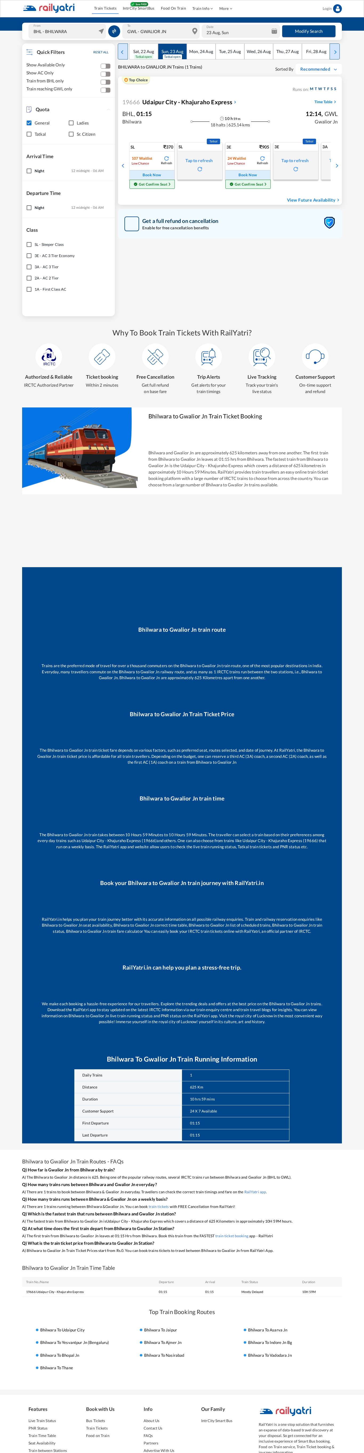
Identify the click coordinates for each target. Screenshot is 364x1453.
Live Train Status (42, 1420)
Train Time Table (42, 1435)
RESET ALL (100, 52)
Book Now (152, 175)
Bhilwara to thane (56, 1368)
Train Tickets (105, 8)
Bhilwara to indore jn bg (270, 1342)
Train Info (200, 8)
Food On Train (173, 8)
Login (327, 8)
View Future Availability (311, 199)
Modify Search (309, 31)
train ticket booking (231, 1236)
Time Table (323, 101)
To (128, 25)
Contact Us (153, 1428)
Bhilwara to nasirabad (164, 1355)
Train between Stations (48, 1450)
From (37, 25)
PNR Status (38, 1428)
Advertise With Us (159, 1450)
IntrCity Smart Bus (216, 1420)
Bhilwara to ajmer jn (163, 1342)
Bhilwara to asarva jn (268, 1329)
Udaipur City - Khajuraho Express (177, 102)
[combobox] (68, 31)
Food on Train (98, 1435)
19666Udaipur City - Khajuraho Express (55, 1292)
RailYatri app (255, 1192)
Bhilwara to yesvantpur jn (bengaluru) (74, 1342)
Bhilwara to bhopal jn (59, 1355)
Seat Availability (42, 1443)
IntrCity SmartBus (139, 8)
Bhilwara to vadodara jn (270, 1355)
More (224, 8)
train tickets (159, 1206)
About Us (151, 1420)
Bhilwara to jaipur (160, 1329)
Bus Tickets (95, 1420)
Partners (151, 1443)
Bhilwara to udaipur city (62, 1329)
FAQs (148, 1435)
